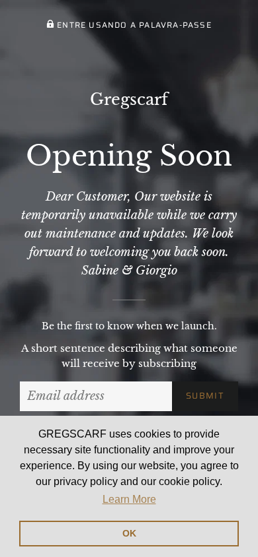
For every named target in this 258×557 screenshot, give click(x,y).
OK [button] (129, 533)
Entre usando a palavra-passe (133, 24)
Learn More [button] (129, 499)
